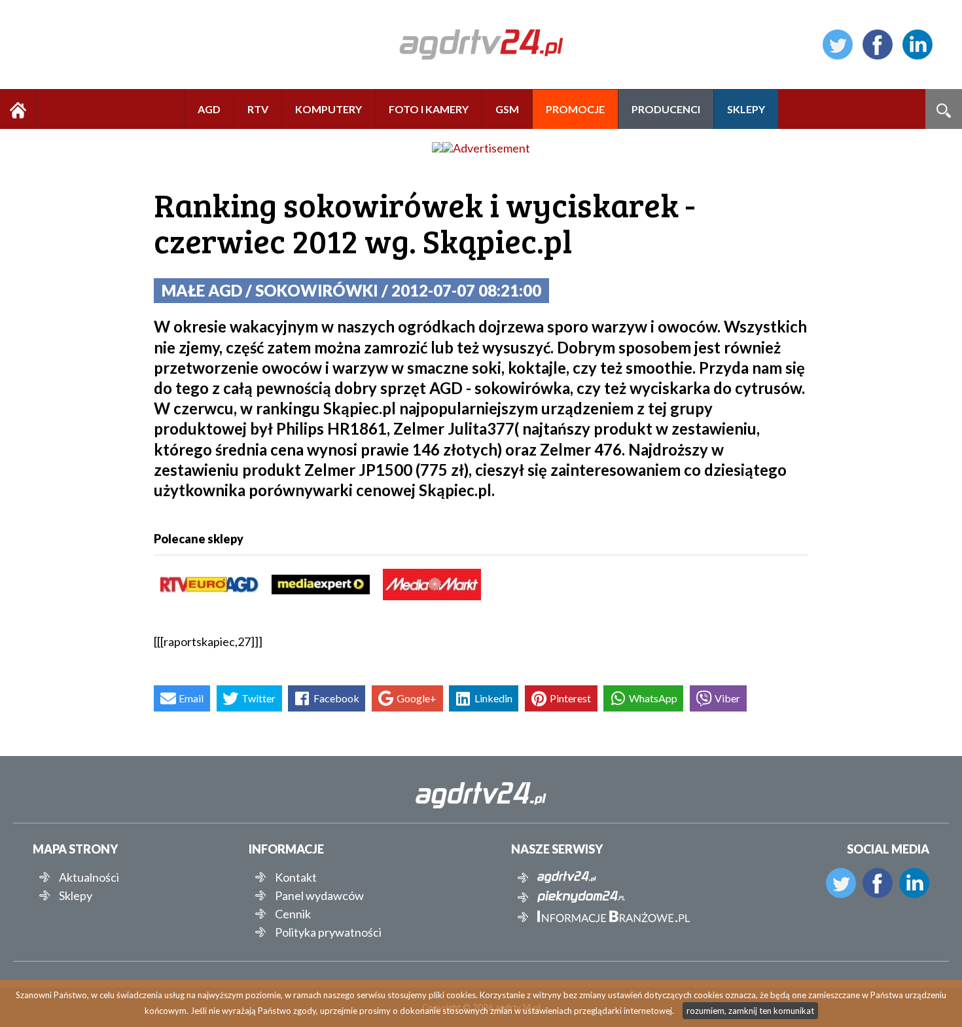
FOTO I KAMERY (429, 109)
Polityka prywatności (328, 932)
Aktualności (89, 877)
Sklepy (75, 895)
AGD (209, 109)
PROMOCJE (575, 109)
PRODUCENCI (666, 109)
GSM (507, 109)
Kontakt (296, 877)
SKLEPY (746, 109)
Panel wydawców (319, 895)
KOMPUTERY (328, 109)
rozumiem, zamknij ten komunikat (750, 1010)
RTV (257, 109)
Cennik (293, 914)
